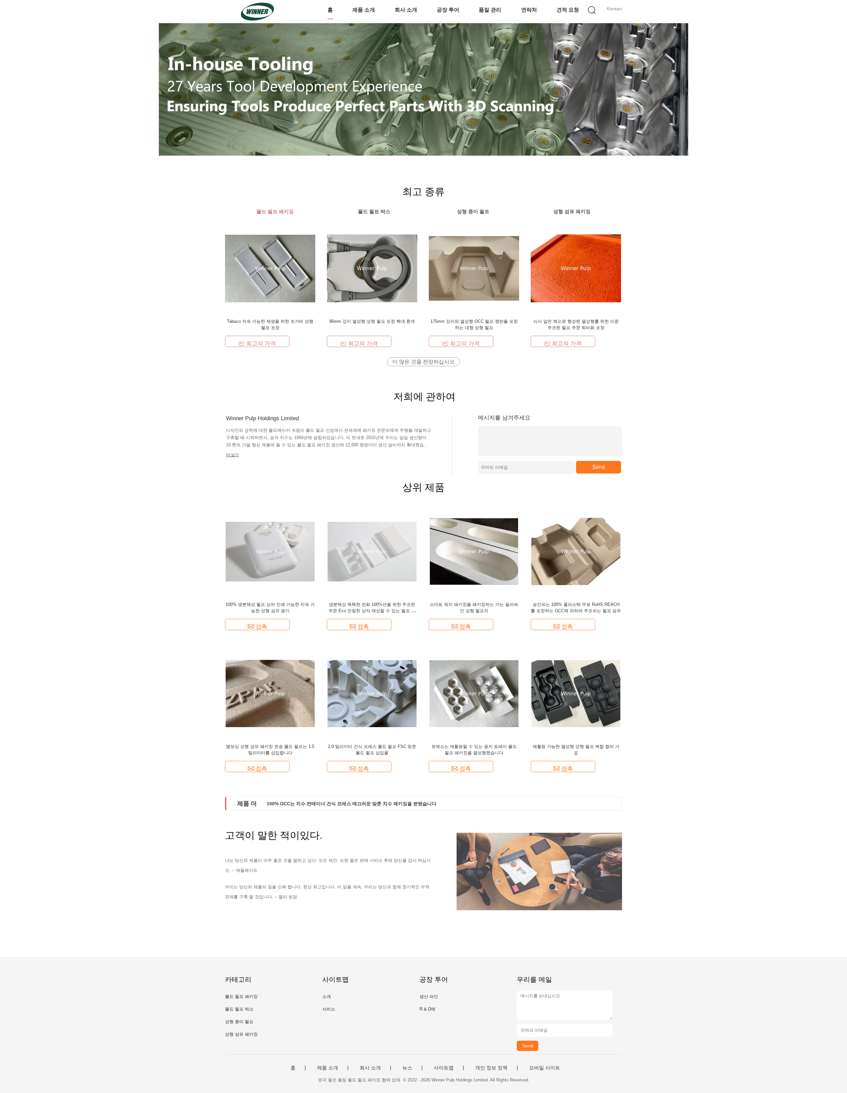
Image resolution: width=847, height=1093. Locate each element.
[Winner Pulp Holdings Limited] (257, 12)
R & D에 (427, 1009)
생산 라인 (429, 996)
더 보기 (232, 455)
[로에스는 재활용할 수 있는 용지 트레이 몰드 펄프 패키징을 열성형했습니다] (474, 693)
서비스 (328, 1009)
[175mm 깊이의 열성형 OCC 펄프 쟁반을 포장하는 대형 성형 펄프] (474, 268)
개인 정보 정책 (491, 1068)
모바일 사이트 (544, 1068)
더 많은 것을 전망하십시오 (423, 362)
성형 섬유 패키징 (241, 1034)
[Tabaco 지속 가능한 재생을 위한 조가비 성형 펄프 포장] (270, 268)
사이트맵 (444, 1068)
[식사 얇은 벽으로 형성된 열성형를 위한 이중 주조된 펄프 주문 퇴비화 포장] (576, 268)
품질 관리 (490, 10)
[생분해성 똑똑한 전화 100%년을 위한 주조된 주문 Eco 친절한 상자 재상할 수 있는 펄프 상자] (372, 551)
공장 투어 (448, 10)
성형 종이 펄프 (239, 1021)
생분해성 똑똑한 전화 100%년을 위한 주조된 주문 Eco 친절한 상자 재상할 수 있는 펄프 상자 (372, 611)
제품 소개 (363, 10)
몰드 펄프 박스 (239, 1009)
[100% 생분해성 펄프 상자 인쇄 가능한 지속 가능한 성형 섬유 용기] (270, 551)
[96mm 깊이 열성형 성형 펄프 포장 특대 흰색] (372, 268)
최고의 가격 (261, 343)
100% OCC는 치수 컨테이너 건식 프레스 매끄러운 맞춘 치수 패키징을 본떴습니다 (351, 803)
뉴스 (407, 1068)
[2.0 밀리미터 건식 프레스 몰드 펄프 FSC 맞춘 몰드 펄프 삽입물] (372, 693)
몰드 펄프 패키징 (241, 996)
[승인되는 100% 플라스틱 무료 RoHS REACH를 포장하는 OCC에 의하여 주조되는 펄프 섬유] (576, 551)
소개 (326, 996)
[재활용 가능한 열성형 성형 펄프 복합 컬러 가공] (576, 693)
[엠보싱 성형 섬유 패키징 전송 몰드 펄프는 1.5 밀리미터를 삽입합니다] (270, 693)
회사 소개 (406, 10)
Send (598, 467)
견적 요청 (568, 10)
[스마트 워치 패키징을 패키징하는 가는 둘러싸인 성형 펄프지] (474, 551)
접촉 (261, 626)
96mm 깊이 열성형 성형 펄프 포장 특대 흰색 (372, 321)
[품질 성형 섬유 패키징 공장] (423, 89)
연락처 (529, 10)
